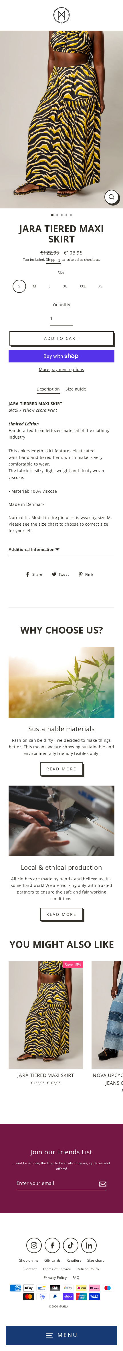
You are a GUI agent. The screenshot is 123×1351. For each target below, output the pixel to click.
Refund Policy (88, 1269)
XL (65, 286)
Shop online (29, 1260)
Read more (61, 769)
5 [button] (71, 215)
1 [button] (52, 215)
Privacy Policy (55, 1277)
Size (61, 272)
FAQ (75, 1277)
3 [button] (62, 215)
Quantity (61, 304)
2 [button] (57, 215)
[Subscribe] (101, 1183)
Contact (30, 1269)
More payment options (61, 369)
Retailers (74, 1260)
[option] (61, 119)
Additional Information (32, 549)
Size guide (76, 389)
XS (100, 286)
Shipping (53, 259)
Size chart (95, 1260)
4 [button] (67, 215)
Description (48, 389)
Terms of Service (57, 1269)
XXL (83, 286)
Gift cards (52, 1260)
